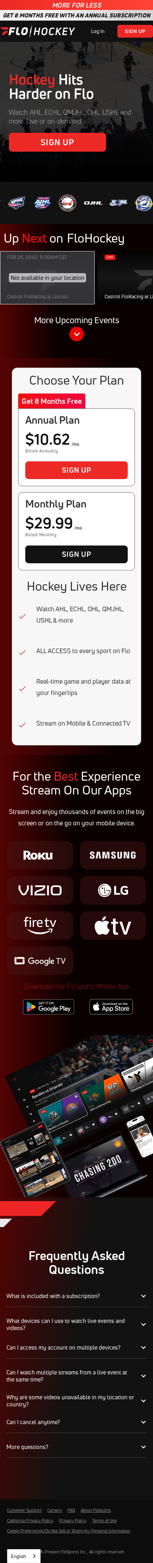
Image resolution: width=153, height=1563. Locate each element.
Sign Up (135, 31)
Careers (54, 1510)
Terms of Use (104, 1521)
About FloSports (96, 1510)
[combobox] (24, 1556)
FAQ (71, 1510)
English (18, 1556)
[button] (76, 330)
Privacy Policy (72, 1521)
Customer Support (24, 1510)
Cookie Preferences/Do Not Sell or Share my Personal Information (68, 1531)
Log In (98, 31)
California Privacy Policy (30, 1521)
